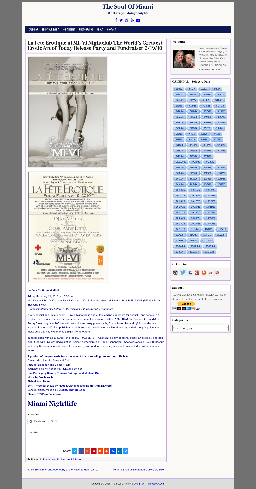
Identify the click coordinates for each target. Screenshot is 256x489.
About (100, 29)
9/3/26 (179, 134)
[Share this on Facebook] (81, 451)
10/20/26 (195, 207)
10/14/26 (195, 195)
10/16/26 (180, 201)
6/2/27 (193, 100)
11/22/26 (195, 246)
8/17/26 (220, 105)
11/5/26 (193, 235)
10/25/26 (180, 218)
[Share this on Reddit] (100, 451)
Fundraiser (49, 459)
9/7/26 (179, 139)
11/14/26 (180, 246)
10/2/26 (180, 178)
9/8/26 (192, 139)
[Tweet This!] (74, 451)
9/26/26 (207, 167)
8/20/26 (207, 111)
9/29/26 (194, 173)
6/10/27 (219, 100)
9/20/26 (194, 156)
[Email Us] (138, 20)
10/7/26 (194, 184)
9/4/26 (192, 134)
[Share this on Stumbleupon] (106, 451)
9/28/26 (180, 173)
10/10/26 (180, 190)
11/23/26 (210, 246)
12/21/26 (209, 251)
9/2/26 (219, 128)
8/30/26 (180, 128)
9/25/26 (194, 167)
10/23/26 (195, 212)
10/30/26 (210, 223)
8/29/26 (221, 122)
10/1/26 (221, 173)
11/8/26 (179, 240)
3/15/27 (180, 94)
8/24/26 (207, 117)
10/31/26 (180, 229)
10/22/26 (180, 212)
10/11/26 (195, 190)
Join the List (69, 29)
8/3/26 (179, 105)
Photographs (86, 29)
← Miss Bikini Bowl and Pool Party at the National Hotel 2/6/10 (61, 469)
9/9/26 (204, 139)
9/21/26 (207, 156)
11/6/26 (207, 235)
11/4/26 (179, 235)
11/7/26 (221, 235)
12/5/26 (180, 251)
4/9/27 (221, 94)
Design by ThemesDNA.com (149, 483)
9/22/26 (196, 162)
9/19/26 (180, 156)
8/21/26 (221, 111)
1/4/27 (179, 89)
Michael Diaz (93, 373)
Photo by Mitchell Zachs (209, 69)
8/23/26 (194, 117)
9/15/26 (180, 150)
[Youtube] (132, 20)
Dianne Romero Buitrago (63, 373)
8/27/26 (194, 122)
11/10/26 (207, 240)
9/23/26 (210, 162)
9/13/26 (207, 145)
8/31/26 (194, 128)
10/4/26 (207, 178)
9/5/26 (204, 134)
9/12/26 (193, 145)
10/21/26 (210, 207)
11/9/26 (193, 240)
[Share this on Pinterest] (94, 451)
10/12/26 (210, 190)
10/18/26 (210, 201)
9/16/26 (194, 150)
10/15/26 (210, 195)
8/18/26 (180, 111)
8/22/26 (180, 117)
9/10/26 (217, 139)
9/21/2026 (181, 162)
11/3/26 (222, 229)
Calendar (33, 29)
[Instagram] (126, 20)
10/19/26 (180, 207)
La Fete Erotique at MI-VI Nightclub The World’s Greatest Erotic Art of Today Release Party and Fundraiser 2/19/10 (95, 45)
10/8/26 (207, 184)
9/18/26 (221, 150)
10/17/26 (195, 201)
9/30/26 (207, 173)
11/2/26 (208, 229)
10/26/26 (195, 218)
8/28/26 (207, 122)
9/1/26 (207, 128)
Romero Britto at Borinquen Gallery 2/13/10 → (139, 469)
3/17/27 (194, 94)
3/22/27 (207, 94)
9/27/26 (221, 167)
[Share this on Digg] (113, 451)
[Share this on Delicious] (125, 451)
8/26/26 (180, 122)
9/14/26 (221, 145)
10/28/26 (180, 223)
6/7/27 (205, 100)
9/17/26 (207, 150)
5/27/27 (180, 100)
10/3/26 (194, 178)
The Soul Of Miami (128, 7)
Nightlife (76, 459)
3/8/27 (217, 89)
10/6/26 (180, 184)
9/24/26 (180, 167)
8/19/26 (194, 111)
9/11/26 (179, 145)
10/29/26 (195, 223)
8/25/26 (221, 117)
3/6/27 (192, 89)
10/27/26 (210, 218)
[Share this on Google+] (87, 451)
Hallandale (63, 459)
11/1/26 (195, 229)
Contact (111, 29)
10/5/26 (221, 178)
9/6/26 (217, 134)
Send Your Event (50, 29)
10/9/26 (221, 184)
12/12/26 (194, 251)
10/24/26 (210, 212)
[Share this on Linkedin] (119, 451)
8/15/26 (192, 105)
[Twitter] (121, 20)
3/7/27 (204, 89)
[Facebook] (116, 20)
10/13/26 (180, 195)
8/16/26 (206, 105)
